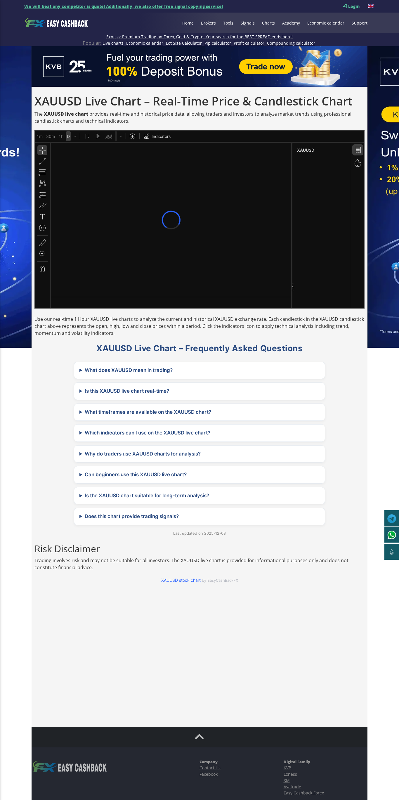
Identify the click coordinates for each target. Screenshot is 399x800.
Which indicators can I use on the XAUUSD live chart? (147, 433)
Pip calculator (217, 43)
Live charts (113, 43)
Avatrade (292, 786)
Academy (291, 23)
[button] (371, 6)
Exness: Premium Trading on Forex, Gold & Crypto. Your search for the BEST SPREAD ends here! (199, 36)
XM (287, 780)
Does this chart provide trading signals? (132, 516)
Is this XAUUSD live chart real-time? (127, 391)
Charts (268, 23)
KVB (287, 767)
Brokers (208, 23)
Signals (248, 23)
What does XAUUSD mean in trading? (129, 370)
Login (357, 6)
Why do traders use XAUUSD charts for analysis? (143, 454)
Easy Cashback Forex (304, 793)
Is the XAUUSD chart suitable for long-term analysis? (147, 495)
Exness (290, 774)
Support (359, 23)
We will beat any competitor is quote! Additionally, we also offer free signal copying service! (123, 6)
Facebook (209, 774)
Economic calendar (325, 23)
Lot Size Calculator (184, 43)
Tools (228, 23)
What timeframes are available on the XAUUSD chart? (148, 412)
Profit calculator (249, 43)
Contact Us (210, 767)
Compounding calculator (291, 43)
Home (188, 23)
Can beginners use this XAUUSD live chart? (136, 474)
